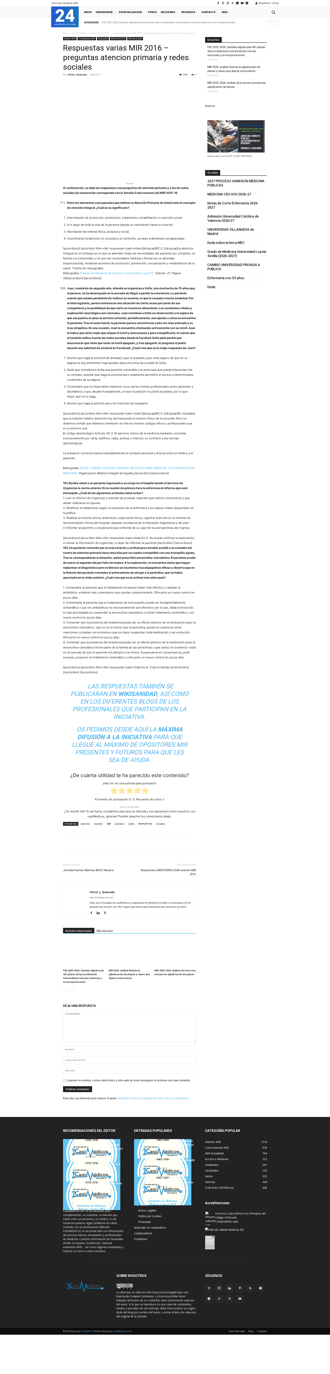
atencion (85, 823)
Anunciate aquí (237, 1331)
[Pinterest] (84, 83)
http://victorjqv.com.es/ (101, 897)
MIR (109, 823)
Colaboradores (143, 1233)
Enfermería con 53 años (225, 278)
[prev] (270, 22)
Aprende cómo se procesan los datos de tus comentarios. (154, 1098)
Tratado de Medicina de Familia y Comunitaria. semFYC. (118, 273)
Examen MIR (78, 33)
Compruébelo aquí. (227, 1221)
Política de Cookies (150, 1216)
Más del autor (105, 930)
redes (131, 823)
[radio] (113, 791)
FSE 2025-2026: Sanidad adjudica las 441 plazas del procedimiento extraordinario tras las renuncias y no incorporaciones (168, 22)
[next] (276, 22)
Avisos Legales (147, 1210)
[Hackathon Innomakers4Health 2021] (162, 1172)
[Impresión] (119, 83)
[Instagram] (227, 3)
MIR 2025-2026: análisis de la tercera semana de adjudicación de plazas (236, 84)
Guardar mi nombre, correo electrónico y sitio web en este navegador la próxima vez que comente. (129, 1080)
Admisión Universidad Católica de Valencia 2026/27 (233, 218)
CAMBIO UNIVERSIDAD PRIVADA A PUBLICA (233, 267)
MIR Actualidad (135, 38)
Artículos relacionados (78, 930)
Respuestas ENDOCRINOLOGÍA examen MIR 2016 (168, 872)
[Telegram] (237, 3)
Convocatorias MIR (99, 33)
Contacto (262, 1331)
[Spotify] (247, 3)
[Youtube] (242, 3)
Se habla (212, 172)
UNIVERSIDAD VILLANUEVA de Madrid (230, 231)
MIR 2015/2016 (118, 38)
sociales (160, 823)
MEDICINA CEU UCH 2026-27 (229, 194)
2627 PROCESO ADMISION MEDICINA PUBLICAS (235, 183)
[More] (129, 83)
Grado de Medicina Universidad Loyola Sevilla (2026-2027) (236, 254)
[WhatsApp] (93, 83)
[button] (273, 12)
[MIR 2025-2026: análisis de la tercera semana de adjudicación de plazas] (175, 953)
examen (98, 823)
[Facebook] (218, 3)
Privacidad (144, 1222)
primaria (119, 823)
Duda (211, 287)
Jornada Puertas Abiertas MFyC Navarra (88, 870)
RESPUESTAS (145, 823)
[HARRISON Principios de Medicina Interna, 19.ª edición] (162, 1191)
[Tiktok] (232, 3)
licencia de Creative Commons (135, 1296)
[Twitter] (223, 3)
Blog (250, 1331)
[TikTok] (219, 1299)
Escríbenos (140, 1239)
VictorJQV (86, 1331)
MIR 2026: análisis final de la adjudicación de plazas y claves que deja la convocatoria (129, 974)
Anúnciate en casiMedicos (150, 1227)
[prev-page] (65, 989)
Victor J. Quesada (77, 74)
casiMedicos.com (122, 1331)
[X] (75, 83)
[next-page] (71, 989)
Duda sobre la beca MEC (226, 243)
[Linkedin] (102, 83)
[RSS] (250, 1288)
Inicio (66, 33)
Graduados (103, 38)
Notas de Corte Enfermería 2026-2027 (233, 205)
